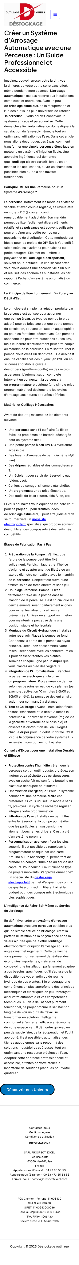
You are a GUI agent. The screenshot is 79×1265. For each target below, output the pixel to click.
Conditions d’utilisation (39, 1136)
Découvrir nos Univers (27, 1089)
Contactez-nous (39, 1127)
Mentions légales (39, 1132)
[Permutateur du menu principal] (55, 14)
